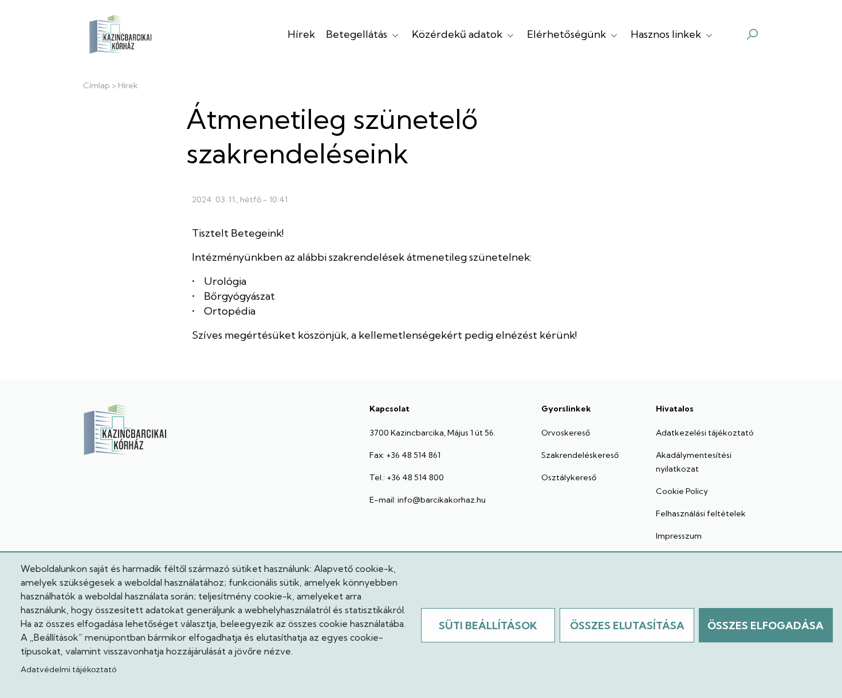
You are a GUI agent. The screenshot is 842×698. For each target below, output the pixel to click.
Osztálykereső (568, 477)
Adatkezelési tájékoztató (705, 433)
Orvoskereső (565, 433)
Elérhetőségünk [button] (567, 34)
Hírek (301, 34)
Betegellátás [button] (357, 34)
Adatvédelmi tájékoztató (68, 669)
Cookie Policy (682, 491)
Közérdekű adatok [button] (458, 34)
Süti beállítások (488, 625)
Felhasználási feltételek (701, 513)
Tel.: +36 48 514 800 (406, 477)
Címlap (96, 85)
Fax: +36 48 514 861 (404, 455)
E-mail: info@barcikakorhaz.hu (427, 500)
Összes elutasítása (627, 625)
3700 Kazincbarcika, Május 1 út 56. (432, 433)
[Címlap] (120, 34)
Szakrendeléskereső (580, 455)
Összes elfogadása (765, 625)
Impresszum (679, 536)
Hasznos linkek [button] (667, 34)
